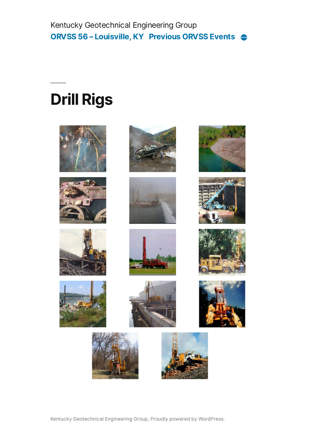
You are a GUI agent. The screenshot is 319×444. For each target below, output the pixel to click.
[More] (244, 37)
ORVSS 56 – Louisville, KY (97, 36)
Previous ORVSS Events (192, 36)
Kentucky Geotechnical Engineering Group (123, 25)
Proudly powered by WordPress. (187, 419)
